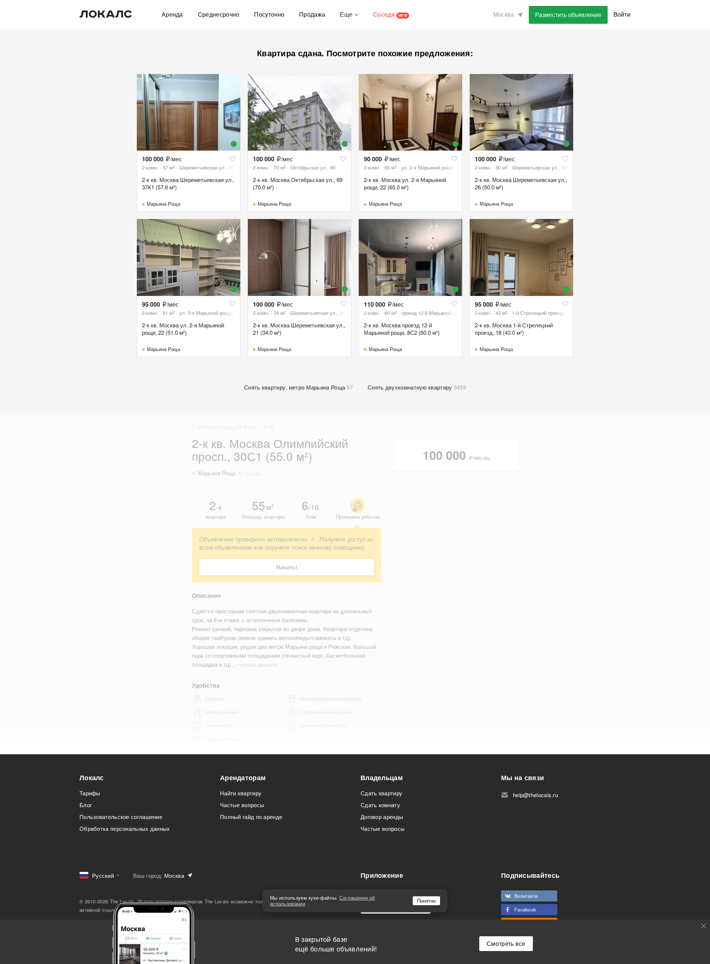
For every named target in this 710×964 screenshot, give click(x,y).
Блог (86, 805)
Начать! (286, 567)
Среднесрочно (219, 14)
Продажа (312, 14)
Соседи (390, 14)
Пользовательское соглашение (121, 816)
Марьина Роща (163, 203)
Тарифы (90, 793)
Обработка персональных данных (125, 828)
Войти (622, 14)
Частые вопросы (242, 805)
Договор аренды (382, 816)
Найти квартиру (240, 793)
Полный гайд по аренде (251, 816)
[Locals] (106, 14)
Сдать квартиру (381, 793)
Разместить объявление (568, 14)
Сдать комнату (380, 805)
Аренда (172, 14)
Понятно (426, 900)
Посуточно (269, 14)
